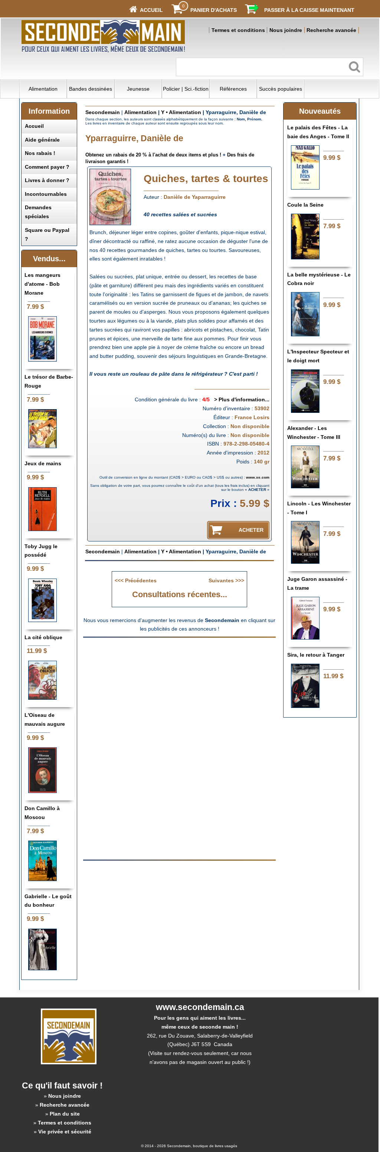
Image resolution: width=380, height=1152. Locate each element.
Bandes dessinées (90, 89)
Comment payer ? (47, 167)
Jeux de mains (42, 463)
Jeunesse (138, 89)
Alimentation (43, 89)
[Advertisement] (179, 695)
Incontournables (46, 194)
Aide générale (42, 140)
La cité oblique (43, 637)
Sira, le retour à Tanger (315, 655)
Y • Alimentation (181, 112)
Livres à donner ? (47, 180)
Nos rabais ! (40, 153)
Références (233, 89)
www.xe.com (257, 477)
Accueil (34, 126)
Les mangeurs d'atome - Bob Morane (42, 284)
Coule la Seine (305, 205)
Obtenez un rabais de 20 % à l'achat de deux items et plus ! (153, 155)
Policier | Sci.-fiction (186, 89)
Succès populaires (280, 89)
